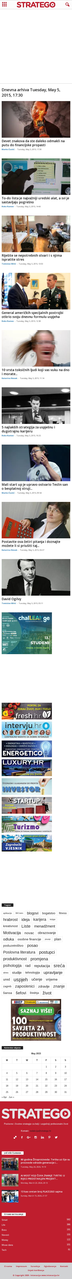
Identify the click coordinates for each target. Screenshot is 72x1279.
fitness (63, 913)
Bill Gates (19, 913)
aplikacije (7, 913)
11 (7, 1079)
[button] (66, 4)
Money (5, 1240)
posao (32, 945)
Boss (4, 1230)
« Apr (4, 1097)
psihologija (12, 966)
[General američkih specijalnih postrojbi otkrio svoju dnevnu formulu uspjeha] (36, 291)
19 (17, 1086)
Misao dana (7, 1245)
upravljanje (53, 972)
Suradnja (35, 1266)
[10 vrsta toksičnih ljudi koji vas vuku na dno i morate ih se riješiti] (36, 348)
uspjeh (21, 979)
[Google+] (29, 1137)
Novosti (5, 1235)
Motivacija (12, 932)
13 (27, 1079)
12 (17, 1079)
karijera (39, 919)
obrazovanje (47, 933)
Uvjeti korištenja (36, 1270)
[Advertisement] (36, 46)
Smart (5, 1220)
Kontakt (64, 1266)
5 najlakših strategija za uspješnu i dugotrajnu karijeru (28, 429)
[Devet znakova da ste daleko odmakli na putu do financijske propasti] (36, 119)
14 (37, 1079)
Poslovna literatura (19, 952)
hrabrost (10, 919)
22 (46, 1086)
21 (37, 1086)
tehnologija (32, 972)
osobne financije (29, 939)
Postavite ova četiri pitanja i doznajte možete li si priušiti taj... (31, 544)
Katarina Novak (9, 378)
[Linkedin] (43, 1137)
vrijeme (52, 979)
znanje (59, 986)
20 (27, 1086)
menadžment (44, 926)
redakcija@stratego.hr (40, 1131)
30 (56, 1092)
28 (37, 1092)
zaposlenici (24, 986)
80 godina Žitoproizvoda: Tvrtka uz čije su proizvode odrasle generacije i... (45, 1161)
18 (7, 1086)
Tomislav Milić (9, 263)
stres (5, 972)
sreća (59, 965)
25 (7, 1092)
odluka (8, 939)
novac (29, 933)
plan (57, 939)
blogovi (33, 913)
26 (17, 1092)
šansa (7, 993)
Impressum (21, 1266)
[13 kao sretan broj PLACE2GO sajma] (10, 1196)
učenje (36, 979)
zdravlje (44, 986)
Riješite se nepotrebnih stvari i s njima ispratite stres (32, 257)
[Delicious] (15, 1137)
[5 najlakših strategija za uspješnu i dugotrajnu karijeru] (36, 405)
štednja (34, 992)
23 (56, 1086)
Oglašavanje (50, 1266)
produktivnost (15, 959)
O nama (8, 1266)
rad (27, 966)
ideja (25, 919)
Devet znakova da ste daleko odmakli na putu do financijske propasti (33, 143)
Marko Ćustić (8, 149)
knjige (52, 919)
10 (65, 1073)
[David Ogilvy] (36, 577)
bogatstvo (48, 913)
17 (65, 1079)
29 (46, 1092)
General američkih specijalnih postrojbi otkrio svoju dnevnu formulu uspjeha (32, 315)
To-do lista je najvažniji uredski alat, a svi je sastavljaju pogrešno (35, 200)
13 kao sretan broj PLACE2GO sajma (41, 1191)
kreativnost (10, 926)
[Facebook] (22, 1137)
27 (27, 1092)
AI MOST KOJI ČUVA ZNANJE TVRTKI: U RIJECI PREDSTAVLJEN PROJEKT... (43, 1177)
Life (3, 1225)
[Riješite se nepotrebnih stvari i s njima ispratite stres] (36, 234)
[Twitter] (57, 1137)
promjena (39, 959)
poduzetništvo (13, 945)
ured (6, 979)
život (47, 992)
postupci (47, 952)
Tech (4, 1250)
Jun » (11, 1097)
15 (46, 1079)
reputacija (42, 966)
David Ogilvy (11, 599)
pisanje (48, 939)
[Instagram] (36, 1137)
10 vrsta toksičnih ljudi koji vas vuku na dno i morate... (35, 372)
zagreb (7, 986)
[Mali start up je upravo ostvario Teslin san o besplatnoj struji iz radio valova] (36, 463)
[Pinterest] (50, 1137)
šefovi (21, 993)
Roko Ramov (8, 206)
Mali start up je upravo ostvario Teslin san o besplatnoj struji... (35, 486)
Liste (25, 926)
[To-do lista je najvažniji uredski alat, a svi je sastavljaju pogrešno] (36, 176)
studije (17, 972)
